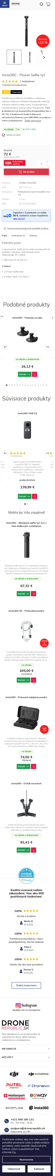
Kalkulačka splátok (18, 162)
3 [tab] (12, 385)
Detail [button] (21, 593)
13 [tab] (38, 385)
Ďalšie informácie (33, 120)
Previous (6, 347)
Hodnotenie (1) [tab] (18, 235)
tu (14, 1152)
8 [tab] (25, 385)
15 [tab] (43, 385)
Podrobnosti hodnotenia (14, 85)
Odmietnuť (14, 1168)
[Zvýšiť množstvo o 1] (47, 161)
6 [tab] (20, 385)
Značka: (27, 182)
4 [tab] (14, 385)
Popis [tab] (4, 235)
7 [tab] (22, 385)
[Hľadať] (41, 4)
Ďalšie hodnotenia (26, 985)
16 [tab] (46, 385)
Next (47, 347)
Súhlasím (39, 1168)
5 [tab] (17, 385)
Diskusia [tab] (33, 235)
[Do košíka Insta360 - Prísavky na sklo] (34, 374)
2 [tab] (9, 385)
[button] (26, 593)
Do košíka (28, 171)
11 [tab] (33, 385)
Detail (22, 374)
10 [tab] (30, 385)
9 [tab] (27, 385)
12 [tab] (35, 385)
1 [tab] (6, 385)
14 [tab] (41, 385)
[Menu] (4, 4)
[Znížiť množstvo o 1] (47, 165)
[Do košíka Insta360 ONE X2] (34, 496)
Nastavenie (26, 1159)
